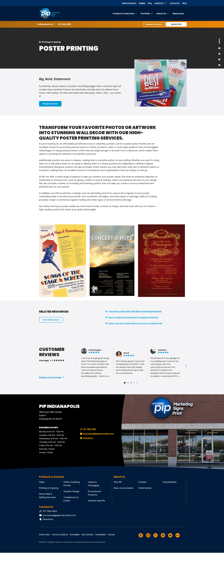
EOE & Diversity (87, 534)
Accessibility (75, 534)
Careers (142, 482)
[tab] (125, 383)
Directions (88, 438)
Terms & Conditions (60, 534)
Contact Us (175, 3)
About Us (161, 13)
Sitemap (111, 534)
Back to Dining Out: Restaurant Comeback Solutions (133, 317)
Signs (42, 482)
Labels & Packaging (93, 484)
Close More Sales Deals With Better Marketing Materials (135, 311)
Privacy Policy (44, 534)
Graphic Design (71, 491)
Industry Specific (96, 500)
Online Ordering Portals (71, 484)
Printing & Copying (51, 42)
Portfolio (145, 13)
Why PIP (118, 482)
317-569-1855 (65, 24)
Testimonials (144, 488)
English (142, 3)
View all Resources (51, 320)
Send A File (176, 24)
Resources (178, 13)
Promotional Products (94, 493)
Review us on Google (50, 377)
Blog (150, 3)
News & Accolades (123, 488)
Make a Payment (129, 3)
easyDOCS (159, 3)
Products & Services (123, 13)
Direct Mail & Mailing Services (47, 495)
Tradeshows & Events (71, 499)
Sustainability (170, 482)
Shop (184, 3)
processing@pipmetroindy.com (98, 433)
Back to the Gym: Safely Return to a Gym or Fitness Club (135, 323)
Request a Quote (153, 24)
